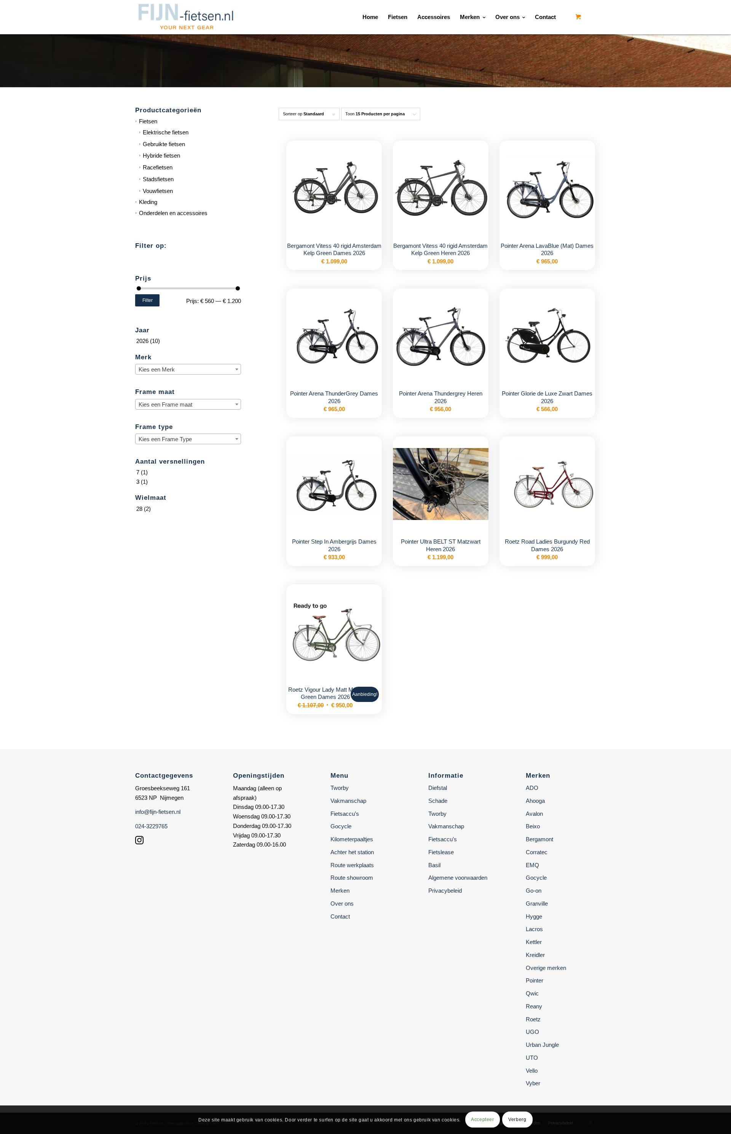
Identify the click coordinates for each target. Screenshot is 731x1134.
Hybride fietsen (161, 155)
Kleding (148, 202)
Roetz (533, 1019)
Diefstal (437, 788)
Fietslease (441, 852)
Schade (437, 800)
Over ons (342, 903)
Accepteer (482, 1119)
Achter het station (352, 852)
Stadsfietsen (158, 179)
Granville (537, 903)
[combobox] (188, 369)
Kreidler (535, 955)
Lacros (534, 929)
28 (139, 509)
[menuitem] (370, 17)
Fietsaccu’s (344, 813)
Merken (340, 890)
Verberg (517, 1119)
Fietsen (148, 121)
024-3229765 (151, 826)
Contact (340, 916)
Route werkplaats (352, 865)
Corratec (536, 852)
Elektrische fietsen (165, 132)
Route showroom (351, 877)
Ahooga (535, 800)
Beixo (533, 826)
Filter (147, 300)
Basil (434, 865)
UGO (532, 1032)
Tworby (339, 788)
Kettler (534, 942)
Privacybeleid (445, 890)
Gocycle (340, 826)
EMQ (532, 865)
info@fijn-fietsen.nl (157, 812)
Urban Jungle (542, 1044)
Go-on (533, 890)
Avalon (534, 813)
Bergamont (539, 839)
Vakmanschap (348, 800)
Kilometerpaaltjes (351, 839)
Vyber (533, 1083)
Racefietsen (157, 167)
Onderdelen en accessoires (173, 213)
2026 (142, 341)
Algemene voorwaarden (457, 877)
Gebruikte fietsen (164, 144)
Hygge (534, 916)
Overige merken (546, 968)
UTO (532, 1057)
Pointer (534, 980)
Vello (532, 1070)
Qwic (532, 993)
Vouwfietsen (158, 191)
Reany (534, 1006)
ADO (532, 788)
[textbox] (188, 369)
